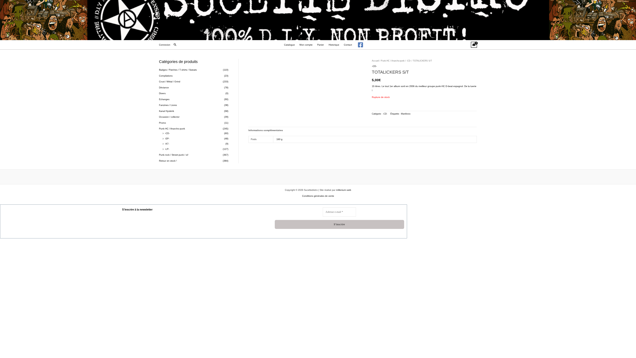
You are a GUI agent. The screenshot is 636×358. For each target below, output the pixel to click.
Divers (162, 93)
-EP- (167, 138)
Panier (320, 44)
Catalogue (289, 44)
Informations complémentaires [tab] (265, 130)
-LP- (167, 149)
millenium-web (343, 190)
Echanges (164, 99)
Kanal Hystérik (166, 111)
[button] (175, 45)
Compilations (166, 75)
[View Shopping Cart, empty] (474, 45)
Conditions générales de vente (318, 196)
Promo (162, 122)
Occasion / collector (169, 117)
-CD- (167, 133)
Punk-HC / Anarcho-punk (172, 128)
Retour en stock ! (168, 160)
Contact (348, 44)
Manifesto (405, 114)
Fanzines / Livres (168, 105)
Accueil (375, 61)
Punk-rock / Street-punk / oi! (173, 154)
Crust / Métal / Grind (169, 81)
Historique (334, 44)
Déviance (164, 87)
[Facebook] (360, 45)
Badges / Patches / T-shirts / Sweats (178, 69)
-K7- (167, 143)
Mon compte (306, 44)
